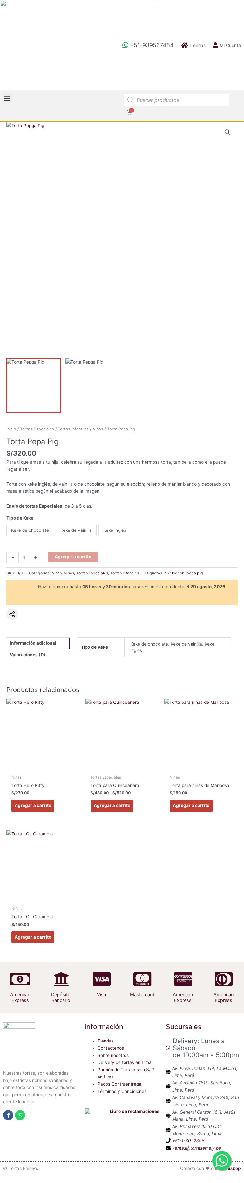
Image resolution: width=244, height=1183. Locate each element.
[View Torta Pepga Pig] (33, 385)
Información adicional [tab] (33, 643)
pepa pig (194, 573)
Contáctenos (111, 1047)
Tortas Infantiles (73, 429)
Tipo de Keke (19, 518)
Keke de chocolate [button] (30, 530)
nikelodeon (174, 573)
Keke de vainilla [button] (76, 530)
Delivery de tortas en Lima (125, 1062)
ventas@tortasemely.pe (196, 1148)
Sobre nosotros (113, 1055)
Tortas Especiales (37, 429)
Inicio (11, 429)
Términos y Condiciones (122, 1091)
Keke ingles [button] (114, 530)
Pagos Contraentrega (119, 1083)
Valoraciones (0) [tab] (27, 654)
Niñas (56, 573)
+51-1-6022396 (188, 1140)
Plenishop (230, 1168)
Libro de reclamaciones (134, 1111)
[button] (7, 98)
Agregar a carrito (73, 556)
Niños (97, 429)
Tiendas (106, 1040)
